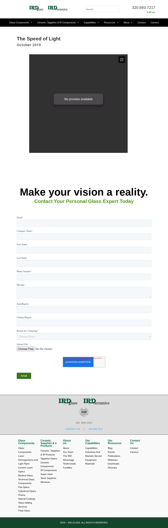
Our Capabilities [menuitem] (92, 442)
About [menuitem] (66, 448)
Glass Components (19, 22)
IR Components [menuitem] (49, 470)
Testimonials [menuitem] (69, 463)
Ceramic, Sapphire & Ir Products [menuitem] (49, 443)
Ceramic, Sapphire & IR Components (56, 22)
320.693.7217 (143, 7)
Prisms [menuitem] (21, 495)
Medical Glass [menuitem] (25, 475)
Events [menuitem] (112, 452)
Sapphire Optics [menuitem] (49, 458)
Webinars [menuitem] (113, 460)
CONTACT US (72, 429)
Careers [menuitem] (134, 452)
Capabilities (90, 22)
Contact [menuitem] (134, 448)
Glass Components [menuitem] (26, 442)
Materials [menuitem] (90, 463)
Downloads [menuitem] (114, 463)
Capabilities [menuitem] (91, 448)
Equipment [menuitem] (90, 460)
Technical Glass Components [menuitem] (26, 481)
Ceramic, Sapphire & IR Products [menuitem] (50, 452)
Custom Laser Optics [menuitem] (25, 469)
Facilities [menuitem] (67, 467)
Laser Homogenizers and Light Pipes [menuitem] (28, 460)
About (126, 22)
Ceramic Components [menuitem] (47, 464)
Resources (109, 22)
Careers (155, 22)
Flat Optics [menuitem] (23, 487)
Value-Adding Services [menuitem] (25, 504)
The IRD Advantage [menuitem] (69, 458)
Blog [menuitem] (110, 448)
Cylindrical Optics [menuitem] (27, 491)
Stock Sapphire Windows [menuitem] (49, 480)
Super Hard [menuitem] (46, 474)
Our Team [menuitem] (68, 452)
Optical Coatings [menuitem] (26, 498)
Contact (142, 22)
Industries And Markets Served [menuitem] (93, 454)
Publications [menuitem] (114, 456)
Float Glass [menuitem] (24, 510)
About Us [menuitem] (67, 442)
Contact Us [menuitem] (135, 442)
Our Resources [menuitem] (114, 442)
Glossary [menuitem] (112, 467)
